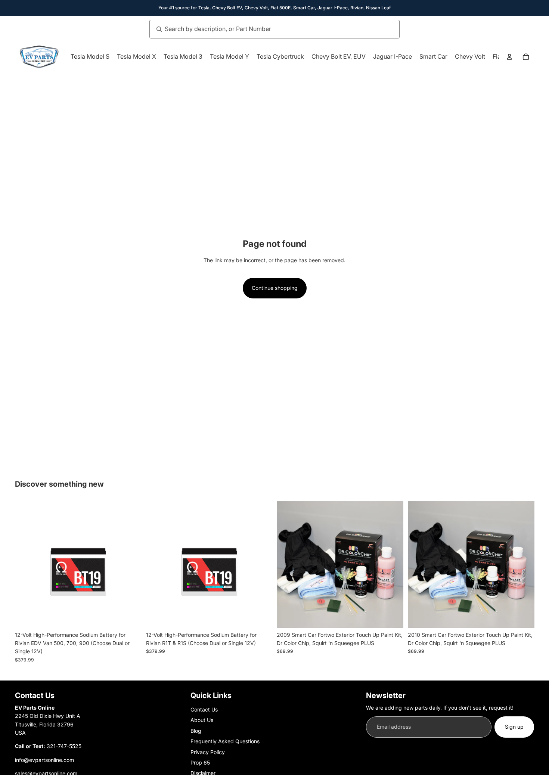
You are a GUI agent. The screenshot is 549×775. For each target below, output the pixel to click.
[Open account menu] (509, 57)
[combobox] (266, 29)
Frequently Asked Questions (225, 741)
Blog (195, 731)
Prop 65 (200, 762)
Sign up (514, 726)
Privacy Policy (207, 752)
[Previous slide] (288, 564)
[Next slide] (392, 564)
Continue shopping (275, 288)
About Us (201, 720)
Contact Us (204, 709)
